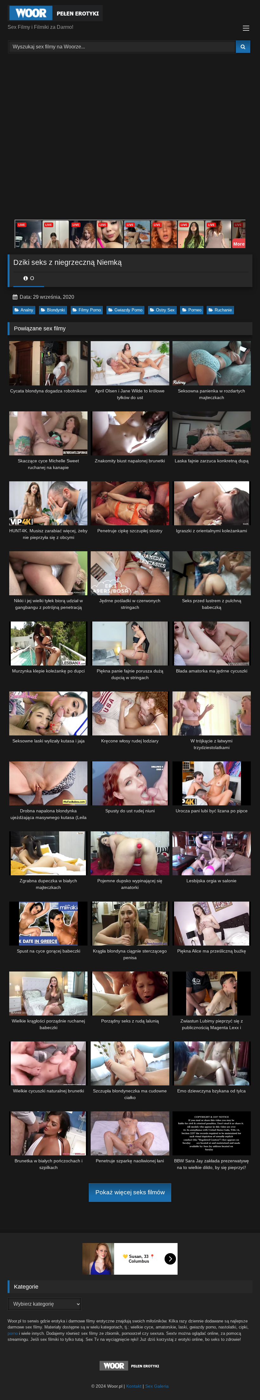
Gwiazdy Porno (128, 310)
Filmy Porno (90, 310)
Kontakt (133, 1386)
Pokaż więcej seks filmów (130, 1192)
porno (13, 1333)
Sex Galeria (157, 1386)
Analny (27, 310)
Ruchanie (223, 310)
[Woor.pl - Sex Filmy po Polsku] (130, 14)
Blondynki (56, 310)
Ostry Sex (165, 310)
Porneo (194, 310)
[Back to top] (240, 1381)
